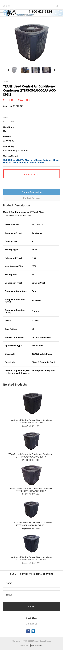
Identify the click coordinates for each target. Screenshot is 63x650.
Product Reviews (31, 198)
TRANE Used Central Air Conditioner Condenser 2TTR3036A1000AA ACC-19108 (30, 558)
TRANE (6, 81)
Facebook (28, 631)
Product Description (32, 192)
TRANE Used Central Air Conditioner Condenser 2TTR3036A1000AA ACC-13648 (30, 455)
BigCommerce (37, 645)
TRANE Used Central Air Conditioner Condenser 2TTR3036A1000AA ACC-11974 (30, 421)
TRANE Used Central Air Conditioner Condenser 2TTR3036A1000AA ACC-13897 (30, 489)
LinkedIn (33, 631)
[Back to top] (54, 636)
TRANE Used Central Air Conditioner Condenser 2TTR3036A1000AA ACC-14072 (30, 523)
